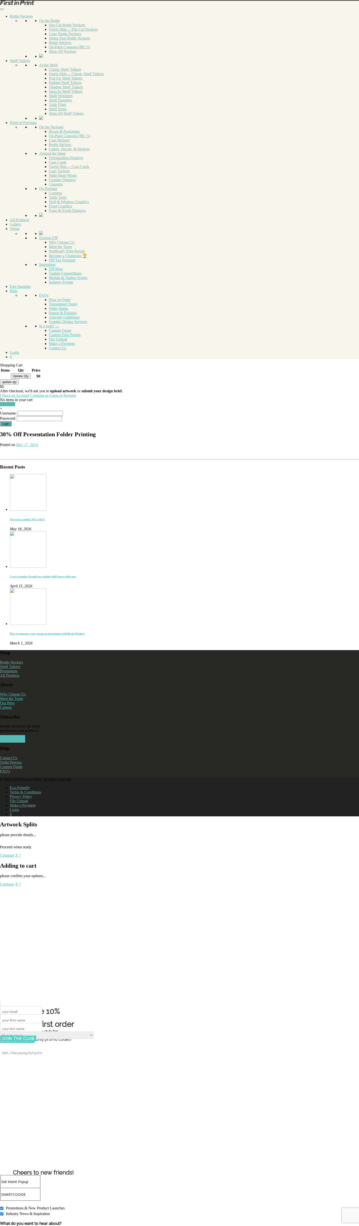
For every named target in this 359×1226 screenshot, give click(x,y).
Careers (6, 707)
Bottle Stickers (60, 43)
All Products (19, 220)
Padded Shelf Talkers (65, 83)
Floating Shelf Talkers (66, 87)
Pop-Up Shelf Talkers (65, 78)
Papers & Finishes (63, 313)
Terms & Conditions (25, 792)
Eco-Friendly (20, 788)
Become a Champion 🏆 (68, 256)
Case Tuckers (59, 171)
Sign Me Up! (12, 739)
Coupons (56, 184)
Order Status (58, 308)
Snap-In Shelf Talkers (65, 91)
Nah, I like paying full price (22, 1053)
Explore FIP (48, 238)
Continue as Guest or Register (53, 395)
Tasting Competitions (65, 273)
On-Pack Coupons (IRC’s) (69, 47)
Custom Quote (60, 330)
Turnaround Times (63, 304)
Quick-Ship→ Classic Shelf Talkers (76, 74)
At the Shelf (48, 65)
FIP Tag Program (62, 260)
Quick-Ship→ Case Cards (69, 167)
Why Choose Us (61, 242)
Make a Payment (62, 344)
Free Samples (20, 286)
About (15, 229)
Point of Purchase (23, 123)
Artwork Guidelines (64, 317)
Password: (8, 418)
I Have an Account (14, 395)
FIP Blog (56, 269)
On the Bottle (49, 21)
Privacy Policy (21, 796)
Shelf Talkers (20, 61)
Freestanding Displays (66, 158)
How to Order (60, 300)
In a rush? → (49, 326)
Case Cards (57, 162)
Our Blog (7, 703)
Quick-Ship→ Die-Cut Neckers (73, 29)
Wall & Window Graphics (69, 202)
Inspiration (47, 264)
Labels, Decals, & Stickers (69, 149)
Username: (8, 413)
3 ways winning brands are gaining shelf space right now (43, 576)
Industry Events (61, 282)
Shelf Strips (58, 109)
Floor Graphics (60, 206)
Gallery (15, 224)
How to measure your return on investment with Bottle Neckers (47, 633)
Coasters (55, 193)
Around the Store (52, 153)
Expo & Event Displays (67, 210)
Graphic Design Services (68, 322)
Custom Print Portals (65, 335)
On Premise (48, 189)
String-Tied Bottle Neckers (69, 38)
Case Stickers (59, 140)
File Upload (58, 339)
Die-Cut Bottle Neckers (67, 25)
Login (14, 352)
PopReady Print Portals (67, 251)
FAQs (43, 295)
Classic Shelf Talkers (65, 69)
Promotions (9, 671)
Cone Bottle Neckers (65, 34)
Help (13, 291)
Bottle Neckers (21, 16)
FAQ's (5, 771)
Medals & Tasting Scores (68, 278)
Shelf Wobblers (61, 96)
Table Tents (58, 197)
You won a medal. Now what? (27, 519)
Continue (7, 855)
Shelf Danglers (60, 100)
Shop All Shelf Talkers (66, 113)
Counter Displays (62, 180)
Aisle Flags (57, 105)
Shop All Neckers (62, 51)
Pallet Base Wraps (63, 175)
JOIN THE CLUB (18, 1038)
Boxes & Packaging (64, 131)
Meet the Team (60, 247)
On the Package (51, 127)
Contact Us (57, 348)
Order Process (11, 762)
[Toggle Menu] (2, 9)
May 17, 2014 (27, 445)
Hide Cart (7, 404)
